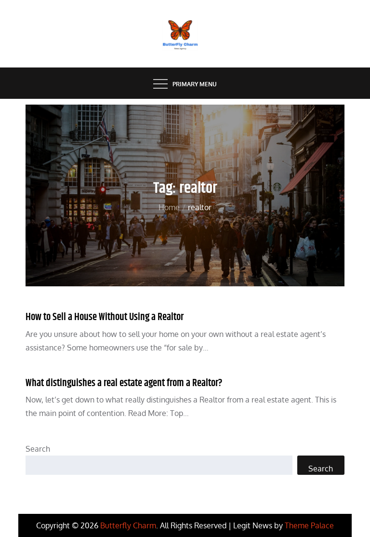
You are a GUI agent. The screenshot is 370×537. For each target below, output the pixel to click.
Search (38, 449)
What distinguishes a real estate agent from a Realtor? (124, 383)
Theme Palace (309, 525)
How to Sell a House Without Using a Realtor (105, 317)
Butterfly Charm (128, 525)
